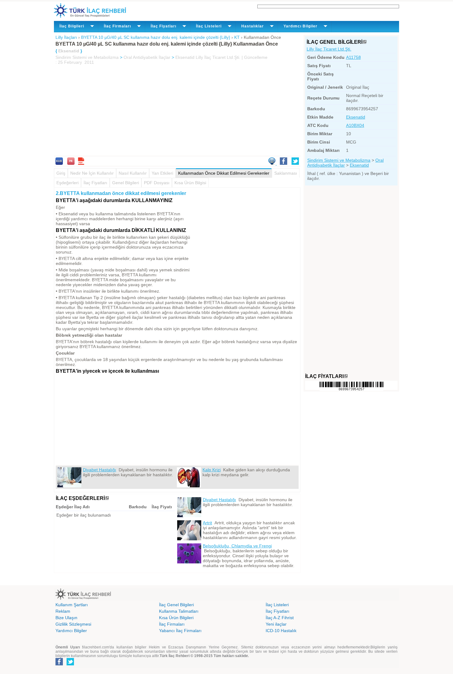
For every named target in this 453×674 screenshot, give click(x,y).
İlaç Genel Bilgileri (176, 604)
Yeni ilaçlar (276, 624)
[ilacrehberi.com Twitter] (70, 664)
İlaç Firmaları (172, 624)
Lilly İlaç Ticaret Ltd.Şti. (329, 49)
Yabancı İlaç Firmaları (180, 630)
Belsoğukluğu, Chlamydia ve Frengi (237, 545)
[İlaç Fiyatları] (346, 376)
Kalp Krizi (211, 469)
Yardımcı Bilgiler (71, 630)
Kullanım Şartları (71, 604)
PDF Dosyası (156, 182)
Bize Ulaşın (66, 617)
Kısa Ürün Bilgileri (176, 617)
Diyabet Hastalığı (99, 469)
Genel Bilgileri (125, 182)
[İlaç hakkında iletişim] (272, 163)
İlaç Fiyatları (95, 182)
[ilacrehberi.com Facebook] (59, 664)
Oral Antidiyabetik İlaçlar (147, 57)
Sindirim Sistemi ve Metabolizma (87, 57)
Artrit (207, 522)
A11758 (353, 57)
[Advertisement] (177, 111)
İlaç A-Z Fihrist (280, 617)
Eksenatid (184, 57)
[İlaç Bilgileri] (364, 42)
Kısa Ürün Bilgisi (190, 182)
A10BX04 (355, 125)
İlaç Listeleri (277, 604)
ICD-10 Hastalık (281, 630)
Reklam (62, 611)
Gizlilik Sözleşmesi (73, 624)
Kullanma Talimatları (178, 611)
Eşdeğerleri (67, 182)
